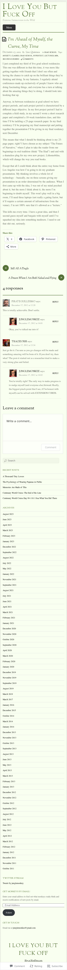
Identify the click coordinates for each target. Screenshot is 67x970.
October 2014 (8, 715)
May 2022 (7, 568)
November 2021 (9, 579)
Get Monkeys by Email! (16, 891)
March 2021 (8, 612)
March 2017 (8, 699)
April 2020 (7, 650)
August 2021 (8, 590)
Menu (9, 27)
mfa (56, 55)
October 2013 (8, 743)
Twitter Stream (13, 878)
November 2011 (9, 863)
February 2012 (9, 846)
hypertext (38, 55)
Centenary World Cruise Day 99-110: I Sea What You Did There (30, 498)
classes (15, 55)
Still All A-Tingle (20, 269)
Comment (50, 447)
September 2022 (9, 552)
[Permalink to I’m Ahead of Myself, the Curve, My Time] (5, 39)
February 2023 (9, 535)
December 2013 (9, 732)
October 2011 (8, 868)
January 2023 (8, 541)
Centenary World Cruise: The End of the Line (22, 492)
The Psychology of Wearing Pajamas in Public (22, 482)
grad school (50, 52)
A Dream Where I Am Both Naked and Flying (32, 278)
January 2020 (8, 666)
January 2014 (8, 726)
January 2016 (8, 705)
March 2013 (8, 775)
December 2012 (9, 792)
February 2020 (9, 661)
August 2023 (8, 514)
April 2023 (7, 525)
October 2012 (8, 803)
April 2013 (7, 770)
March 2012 (8, 841)
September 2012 (9, 808)
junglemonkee (29, 319)
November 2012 (9, 797)
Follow (9, 912)
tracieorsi (19, 341)
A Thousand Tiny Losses (13, 476)
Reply (56, 301)
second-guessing (11, 59)
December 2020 (9, 628)
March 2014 (8, 721)
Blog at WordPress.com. (34, 960)
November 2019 (9, 677)
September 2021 (9, 585)
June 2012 (7, 825)
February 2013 (9, 781)
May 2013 (7, 765)
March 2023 (8, 530)
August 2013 (8, 754)
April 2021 (7, 606)
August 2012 (8, 814)
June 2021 (7, 601)
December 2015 (9, 710)
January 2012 (8, 852)
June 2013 (7, 759)
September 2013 (9, 748)
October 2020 (8, 639)
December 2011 (9, 857)
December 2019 (9, 672)
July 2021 (7, 595)
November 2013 (9, 737)
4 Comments (27, 59)
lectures (49, 55)
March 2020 (8, 655)
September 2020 (9, 645)
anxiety (7, 55)
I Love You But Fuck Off (30, 11)
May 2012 (7, 830)
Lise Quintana (33, 52)
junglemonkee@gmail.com (24, 927)
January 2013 (8, 786)
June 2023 (7, 519)
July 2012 (7, 819)
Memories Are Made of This (15, 487)
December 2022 (9, 546)
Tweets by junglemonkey (13, 883)
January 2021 (8, 623)
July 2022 (7, 563)
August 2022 (8, 557)
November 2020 (9, 634)
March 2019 (8, 694)
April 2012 (7, 835)
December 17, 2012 (12, 52)
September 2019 (9, 683)
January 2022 (8, 574)
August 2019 (8, 688)
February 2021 (9, 617)
